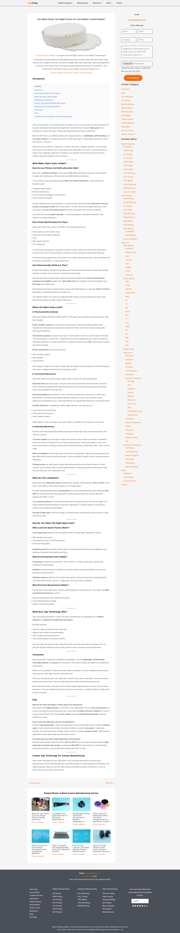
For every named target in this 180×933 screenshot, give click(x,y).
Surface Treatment (128, 134)
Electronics (129, 374)
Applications (127, 353)
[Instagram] (140, 906)
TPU (127, 345)
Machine (131, 396)
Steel (127, 256)
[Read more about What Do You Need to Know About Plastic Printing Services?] (40, 804)
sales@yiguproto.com (93, 873)
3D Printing (125, 89)
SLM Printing (128, 162)
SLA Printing (128, 154)
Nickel (127, 271)
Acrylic (127, 285)
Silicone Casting (127, 130)
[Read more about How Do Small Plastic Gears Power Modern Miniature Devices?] (102, 836)
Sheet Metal (125, 127)
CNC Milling (127, 181)
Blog (31, 914)
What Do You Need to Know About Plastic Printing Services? (40, 816)
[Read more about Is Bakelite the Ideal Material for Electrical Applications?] (61, 804)
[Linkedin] (133, 906)
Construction (130, 419)
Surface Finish (128, 349)
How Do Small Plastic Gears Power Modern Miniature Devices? (101, 848)
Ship (129, 407)
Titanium (128, 260)
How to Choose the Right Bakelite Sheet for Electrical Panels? (61, 848)
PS (126, 334)
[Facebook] (135, 906)
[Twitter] (138, 906)
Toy (126, 441)
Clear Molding (128, 225)
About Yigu (34, 889)
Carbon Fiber (130, 293)
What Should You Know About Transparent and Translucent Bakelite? (39, 849)
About (108, 3)
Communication (131, 371)
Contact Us (87, 876)
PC (126, 304)
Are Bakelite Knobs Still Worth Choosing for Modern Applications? (81, 817)
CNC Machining (127, 97)
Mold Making (126, 115)
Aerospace (129, 359)
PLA (127, 323)
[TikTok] (144, 906)
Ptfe (126, 338)
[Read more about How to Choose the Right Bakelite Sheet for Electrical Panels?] (61, 836)
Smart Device (133, 415)
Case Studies (128, 477)
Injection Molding (127, 104)
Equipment (127, 473)
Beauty (128, 426)
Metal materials (126, 108)
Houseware (129, 430)
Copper (128, 267)
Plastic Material (129, 279)
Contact (119, 3)
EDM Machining (129, 188)
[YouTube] (142, 906)
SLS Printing (128, 158)
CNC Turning (128, 177)
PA (126, 300)
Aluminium (129, 248)
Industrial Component (133, 378)
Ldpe (127, 296)
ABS (127, 281)
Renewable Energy (135, 411)
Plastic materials (57, 73)
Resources (97, 3)
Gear (129, 385)
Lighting (130, 392)
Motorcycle (132, 400)
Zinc (127, 264)
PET (127, 315)
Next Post (110, 783)
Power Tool (132, 404)
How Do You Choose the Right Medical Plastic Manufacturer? (81, 848)
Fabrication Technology (132, 445)
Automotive (129, 356)
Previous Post (34, 783)
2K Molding (129, 231)
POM (127, 326)
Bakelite (128, 289)
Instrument (131, 389)
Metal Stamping (127, 112)
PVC (127, 341)
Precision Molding (130, 239)
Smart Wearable (131, 437)
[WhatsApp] (147, 906)
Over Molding (128, 228)
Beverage (131, 381)
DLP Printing (128, 169)
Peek (127, 311)
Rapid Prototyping (65, 3)
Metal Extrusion (129, 217)
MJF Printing (128, 165)
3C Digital (129, 367)
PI (126, 319)
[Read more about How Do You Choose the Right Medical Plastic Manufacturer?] (81, 836)
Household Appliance (133, 422)
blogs (123, 93)
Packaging (129, 434)
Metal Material (128, 246)
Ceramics (128, 275)
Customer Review (130, 481)
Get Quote (33, 917)
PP (126, 330)
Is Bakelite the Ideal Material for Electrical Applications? (60, 816)
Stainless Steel (131, 252)
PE (126, 308)
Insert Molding (130, 235)
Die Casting (125, 100)
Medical (128, 363)
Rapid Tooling (128, 198)
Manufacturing (82, 3)
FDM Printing (128, 150)
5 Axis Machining (129, 184)
